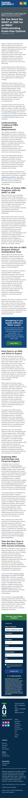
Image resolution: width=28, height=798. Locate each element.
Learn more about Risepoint (15, 781)
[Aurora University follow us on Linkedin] (6, 726)
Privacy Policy (6, 790)
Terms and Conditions (8, 792)
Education (5, 745)
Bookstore (18, 721)
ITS (16, 732)
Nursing (4, 747)
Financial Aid (18, 729)
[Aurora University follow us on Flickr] (3, 726)
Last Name (8, 639)
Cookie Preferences (16, 790)
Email (7, 645)
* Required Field (8, 623)
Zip (6, 658)
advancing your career (10, 115)
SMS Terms (16, 692)
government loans (12, 483)
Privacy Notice (10, 692)
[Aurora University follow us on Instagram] (6, 723)
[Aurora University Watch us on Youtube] (8, 723)
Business (4, 743)
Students (4, 754)
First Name (8, 633)
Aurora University (19, 703)
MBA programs (6, 134)
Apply (16, 719)
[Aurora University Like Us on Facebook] (3, 723)
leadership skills (6, 588)
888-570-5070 (16, 676)
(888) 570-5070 (19, 712)
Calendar (17, 723)
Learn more (5, 784)
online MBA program (10, 112)
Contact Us (18, 725)
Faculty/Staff (5, 755)
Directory (17, 727)
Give (16, 731)
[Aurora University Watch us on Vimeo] (8, 726)
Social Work (5, 749)
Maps (16, 736)
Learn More (14, 343)
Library (17, 734)
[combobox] (14, 629)
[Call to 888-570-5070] (21, 4)
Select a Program (10, 626)
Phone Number (10, 652)
